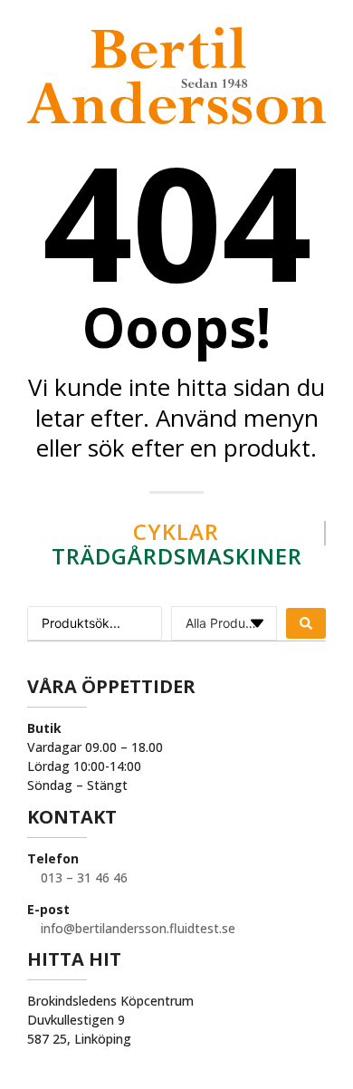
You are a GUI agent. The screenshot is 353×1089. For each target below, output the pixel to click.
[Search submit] (306, 623)
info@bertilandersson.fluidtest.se (136, 928)
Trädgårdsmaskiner (177, 556)
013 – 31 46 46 (82, 877)
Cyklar (176, 531)
